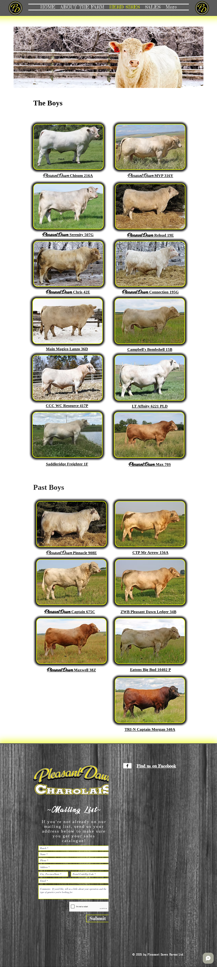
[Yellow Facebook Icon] (127, 765)
